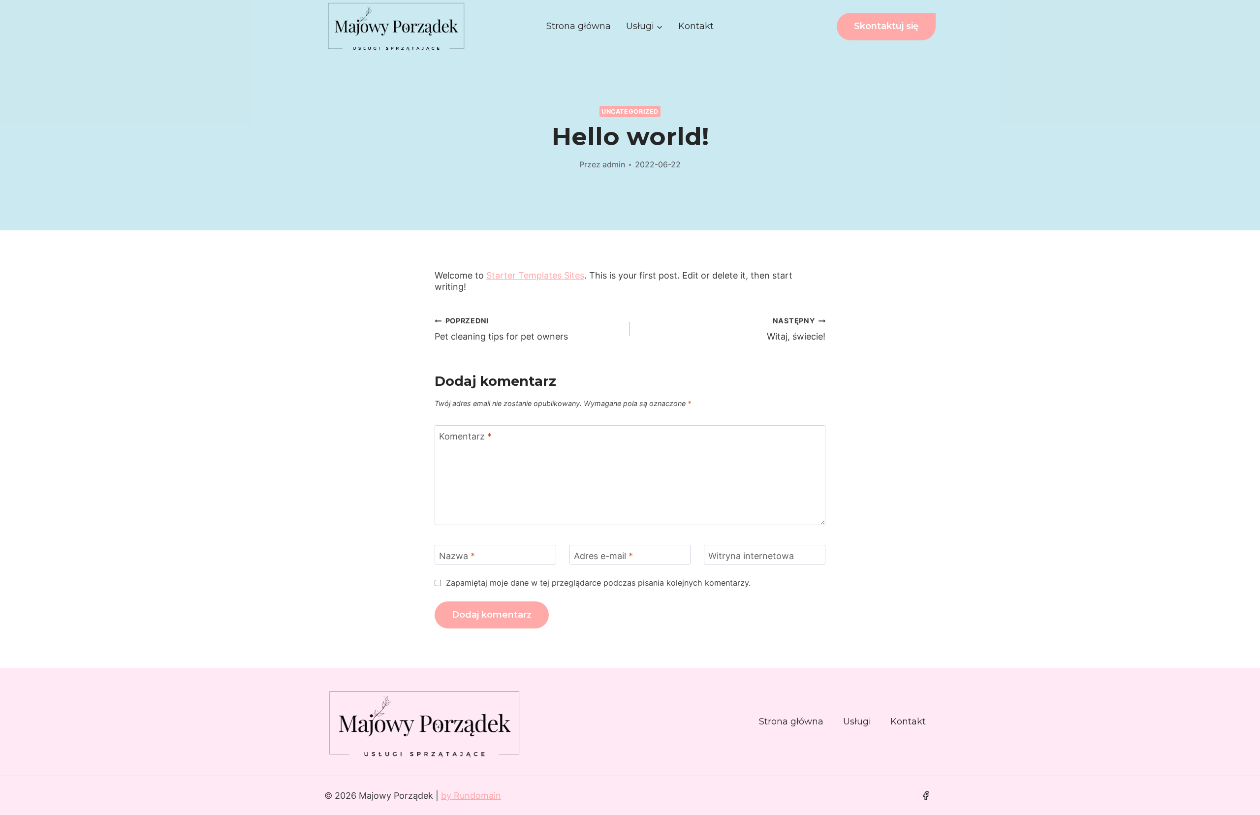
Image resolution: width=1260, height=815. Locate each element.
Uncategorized (630, 111)
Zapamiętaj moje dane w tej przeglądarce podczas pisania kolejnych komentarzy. (598, 583)
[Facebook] (926, 796)
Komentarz (465, 436)
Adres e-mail (603, 556)
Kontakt (696, 26)
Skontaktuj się (886, 26)
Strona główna (578, 26)
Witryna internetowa (751, 556)
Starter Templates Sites (535, 275)
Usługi (857, 721)
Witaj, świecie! (796, 329)
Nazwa (457, 556)
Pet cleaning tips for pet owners (501, 329)
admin (613, 164)
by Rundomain (471, 795)
